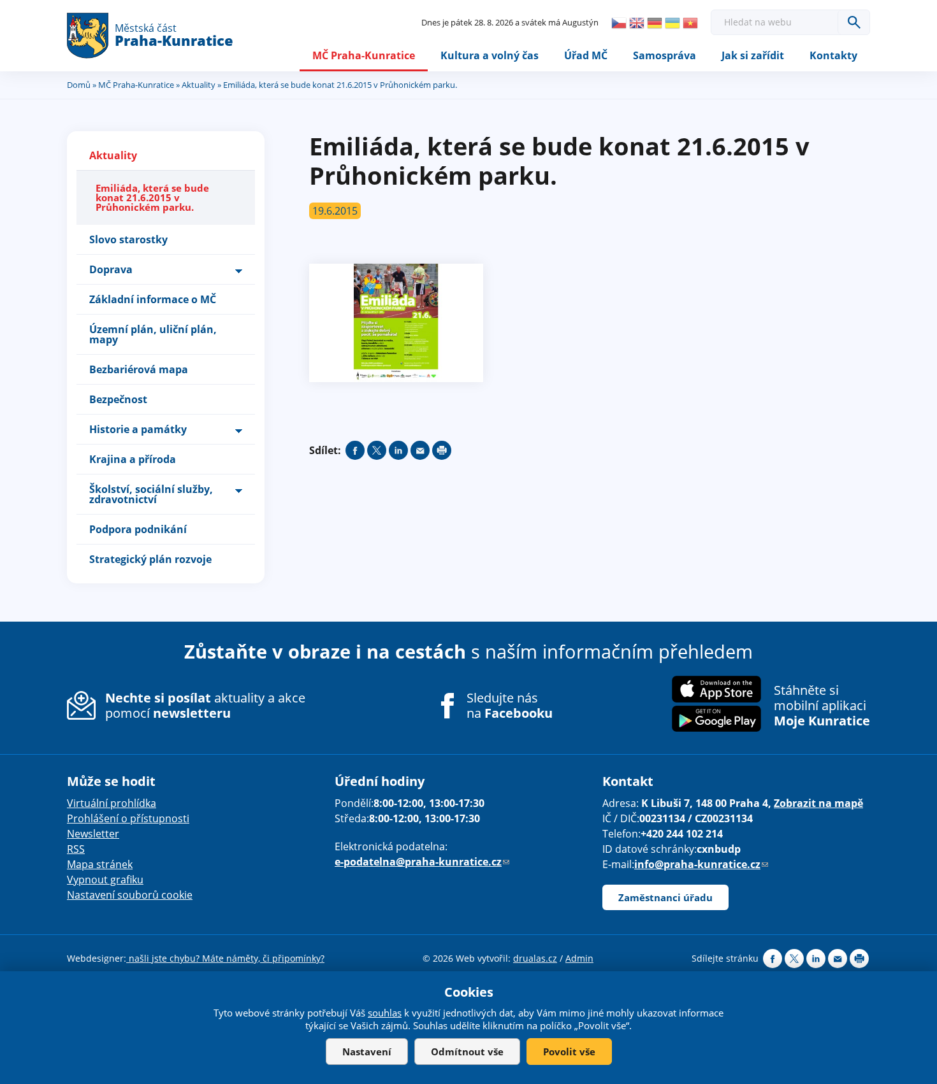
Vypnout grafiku (105, 880)
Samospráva (664, 55)
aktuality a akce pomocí (205, 705)
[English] (636, 23)
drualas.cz (535, 958)
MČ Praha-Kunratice (363, 55)
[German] (654, 23)
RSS (76, 849)
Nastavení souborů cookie (129, 895)
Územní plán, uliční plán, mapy (153, 334)
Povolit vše (569, 1051)
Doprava (111, 269)
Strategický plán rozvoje (150, 559)
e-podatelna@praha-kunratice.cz (422, 862)
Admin (579, 958)
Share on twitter (376, 450)
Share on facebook (355, 450)
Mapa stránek (100, 864)
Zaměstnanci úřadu (665, 897)
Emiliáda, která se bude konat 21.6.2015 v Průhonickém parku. (152, 197)
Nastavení (366, 1051)
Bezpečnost (118, 399)
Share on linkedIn (398, 450)
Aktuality (198, 84)
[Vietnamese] (690, 23)
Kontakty (833, 55)
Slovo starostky (128, 239)
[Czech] (619, 23)
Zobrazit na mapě (818, 803)
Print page (441, 450)
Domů (79, 84)
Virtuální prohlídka (111, 803)
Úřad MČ (585, 55)
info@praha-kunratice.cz (701, 864)
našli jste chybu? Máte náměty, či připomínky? (225, 958)
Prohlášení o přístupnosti (128, 818)
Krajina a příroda (132, 459)
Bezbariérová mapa (138, 369)
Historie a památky (138, 429)
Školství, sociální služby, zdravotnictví (151, 494)
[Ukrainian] (672, 23)
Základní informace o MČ (152, 299)
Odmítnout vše (467, 1051)
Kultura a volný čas (489, 55)
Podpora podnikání (138, 529)
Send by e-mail (420, 450)
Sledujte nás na (510, 705)
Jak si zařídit (753, 55)
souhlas (385, 1012)
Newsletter (93, 834)
